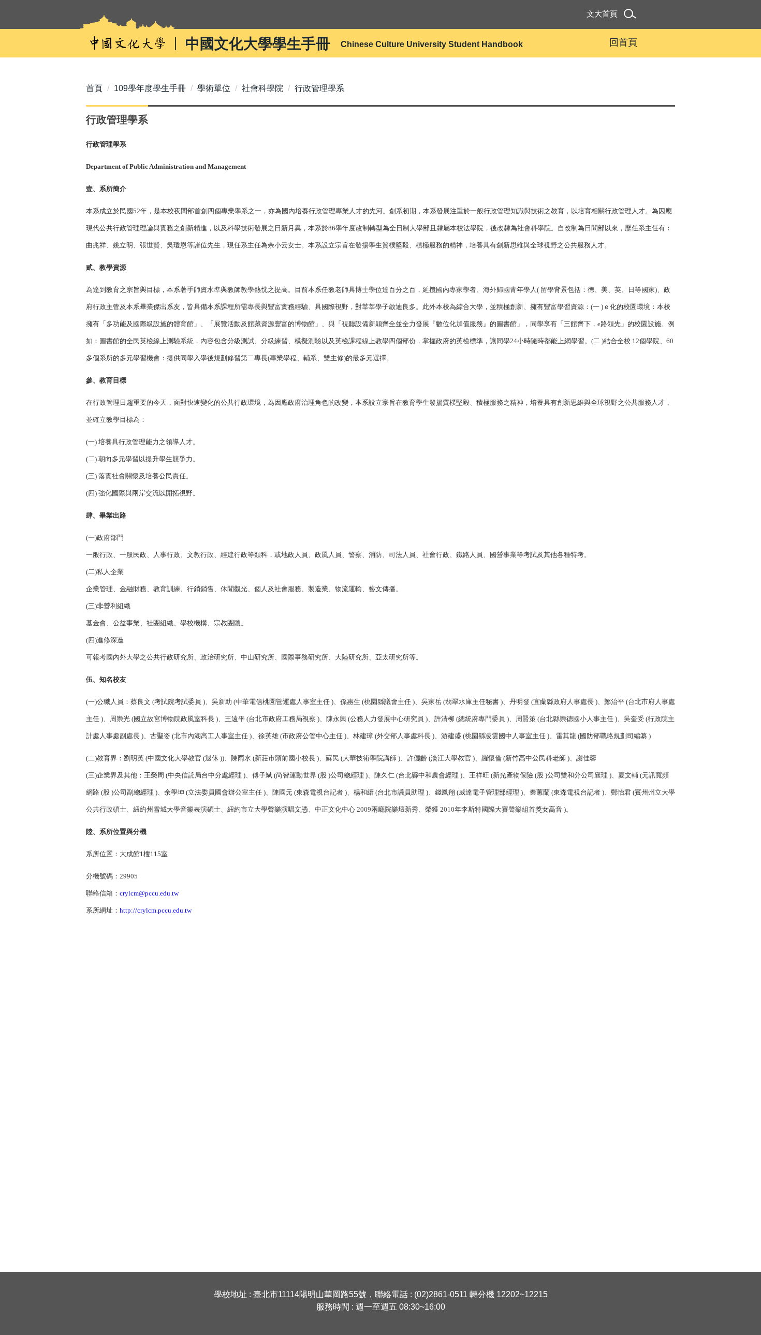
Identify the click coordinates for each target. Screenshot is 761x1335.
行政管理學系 (319, 88)
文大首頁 (602, 13)
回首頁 (623, 42)
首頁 (94, 88)
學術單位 (213, 88)
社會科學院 (262, 88)
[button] (632, 15)
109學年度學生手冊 (150, 88)
